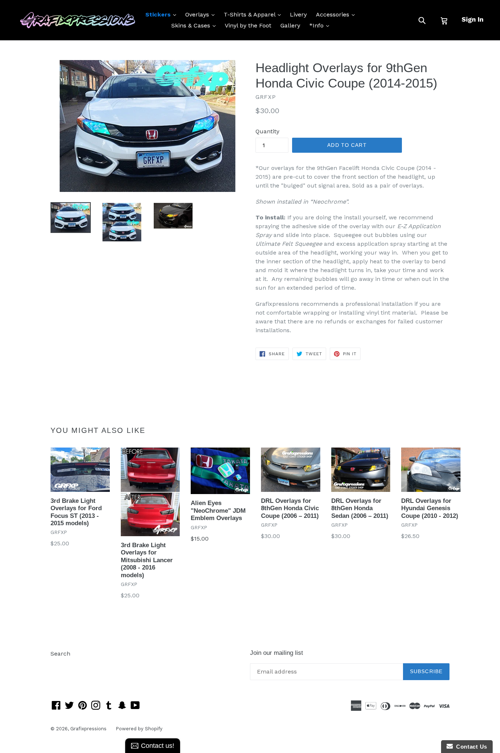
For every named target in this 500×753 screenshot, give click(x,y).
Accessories (337, 14)
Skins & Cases (195, 25)
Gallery (290, 25)
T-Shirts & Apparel (254, 14)
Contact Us (470, 746)
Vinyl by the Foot (248, 25)
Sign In (473, 19)
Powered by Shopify (139, 728)
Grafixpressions (88, 728)
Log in (59, 664)
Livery (298, 14)
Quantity (267, 131)
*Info (321, 25)
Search (60, 653)
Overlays (201, 14)
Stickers (162, 14)
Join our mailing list (276, 652)
